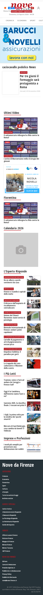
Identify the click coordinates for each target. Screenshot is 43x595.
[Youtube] (32, 8)
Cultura (5, 489)
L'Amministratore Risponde (11, 512)
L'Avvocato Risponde (9, 515)
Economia (21, 20)
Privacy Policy (6, 574)
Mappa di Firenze (8, 541)
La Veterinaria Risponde (10, 521)
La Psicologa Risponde (9, 518)
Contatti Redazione (9, 564)
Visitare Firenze (7, 538)
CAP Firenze (6, 551)
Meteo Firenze (7, 545)
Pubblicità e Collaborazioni (11, 571)
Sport (32, 20)
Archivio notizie (7, 498)
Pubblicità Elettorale (9, 577)
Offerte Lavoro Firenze (9, 535)
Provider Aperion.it (8, 568)
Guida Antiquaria (8, 525)
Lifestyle (5, 492)
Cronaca (10, 20)
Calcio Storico (7, 509)
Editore (4, 561)
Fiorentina (6, 482)
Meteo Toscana (7, 548)
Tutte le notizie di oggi (10, 495)
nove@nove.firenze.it (9, 580)
